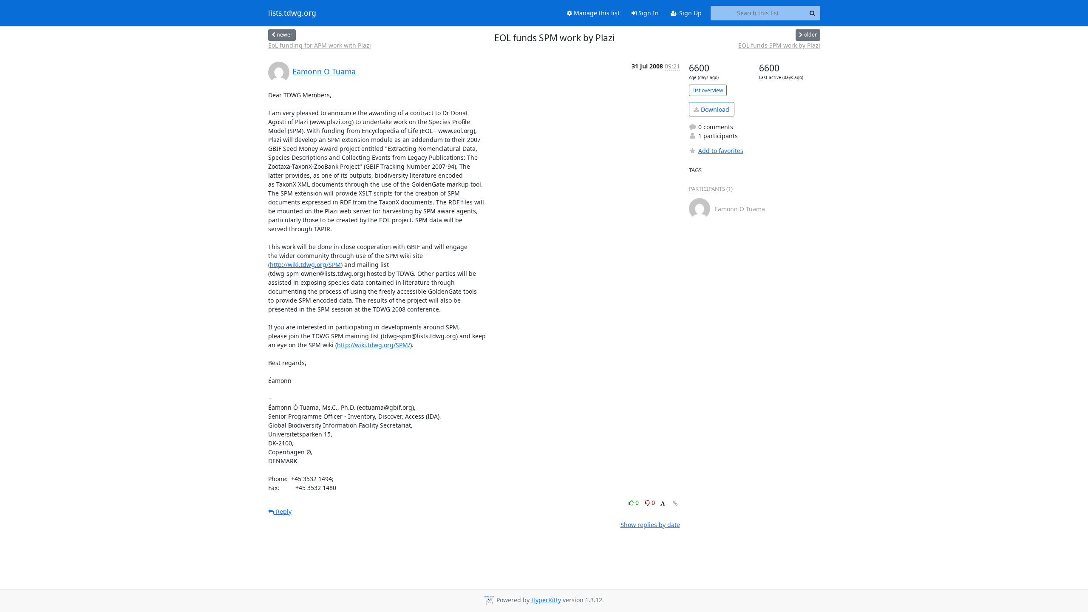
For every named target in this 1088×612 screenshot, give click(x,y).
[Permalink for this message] (675, 503)
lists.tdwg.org (292, 13)
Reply (283, 511)
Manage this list (596, 13)
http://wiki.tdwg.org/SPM (305, 265)
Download (714, 109)
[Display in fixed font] (663, 504)
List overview (707, 90)
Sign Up (689, 13)
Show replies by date (650, 525)
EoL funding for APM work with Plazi (319, 45)
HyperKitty (546, 600)
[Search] (812, 13)
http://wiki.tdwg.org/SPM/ (373, 345)
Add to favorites (720, 151)
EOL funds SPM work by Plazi (779, 45)
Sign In (648, 13)
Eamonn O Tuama (324, 71)
